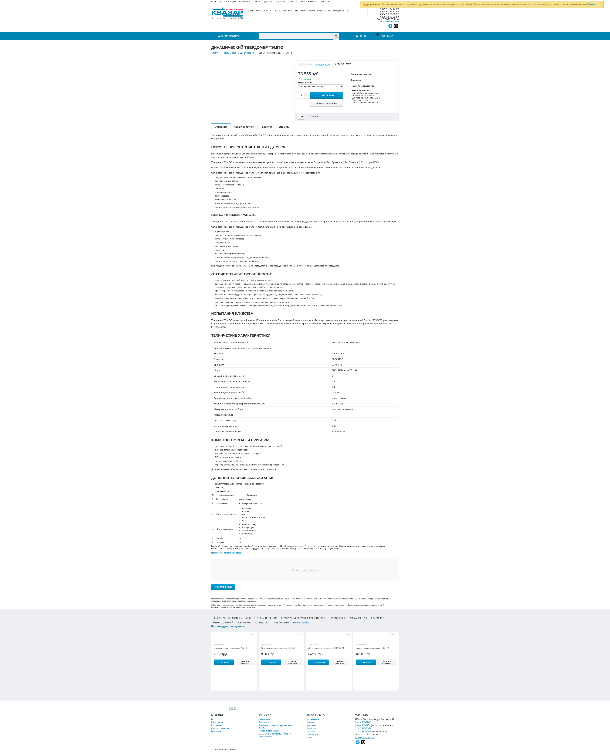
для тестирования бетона (261, 618)
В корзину (328, 95)
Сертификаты (313, 734)
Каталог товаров (228, 1)
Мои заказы (216, 725)
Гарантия (311, 728)
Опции (225, 662)
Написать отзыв (322, 64)
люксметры (244, 623)
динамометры (358, 618)
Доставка (311, 725)
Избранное (216, 731)
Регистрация (217, 722)
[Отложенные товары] (364, 11)
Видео (310, 737)
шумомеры (377, 618)
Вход (213, 719)
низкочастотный (223, 623)
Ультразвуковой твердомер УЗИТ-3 (230, 648)
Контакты (325, 1)
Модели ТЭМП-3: (306, 83)
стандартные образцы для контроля (303, 618)
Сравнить (313, 116)
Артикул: (340, 64)
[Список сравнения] (370, 11)
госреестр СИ (262, 623)
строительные (337, 618)
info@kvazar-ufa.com (389, 22)
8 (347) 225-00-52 (389, 14)
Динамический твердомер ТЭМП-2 (372, 648)
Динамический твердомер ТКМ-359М (326, 648)
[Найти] (336, 37)
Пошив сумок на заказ (269, 731)
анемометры (282, 623)
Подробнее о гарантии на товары (227, 553)
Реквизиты (313, 1)
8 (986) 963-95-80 (389, 17)
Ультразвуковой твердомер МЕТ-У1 (278, 648)
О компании (264, 719)
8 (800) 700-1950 (362, 725)
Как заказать (245, 1)
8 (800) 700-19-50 (389, 9)
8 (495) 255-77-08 (389, 11)
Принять (591, 4)
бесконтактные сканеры (227, 618)
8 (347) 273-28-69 (363, 731)
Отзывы (311, 731)
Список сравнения (220, 728)
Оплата (257, 1)
